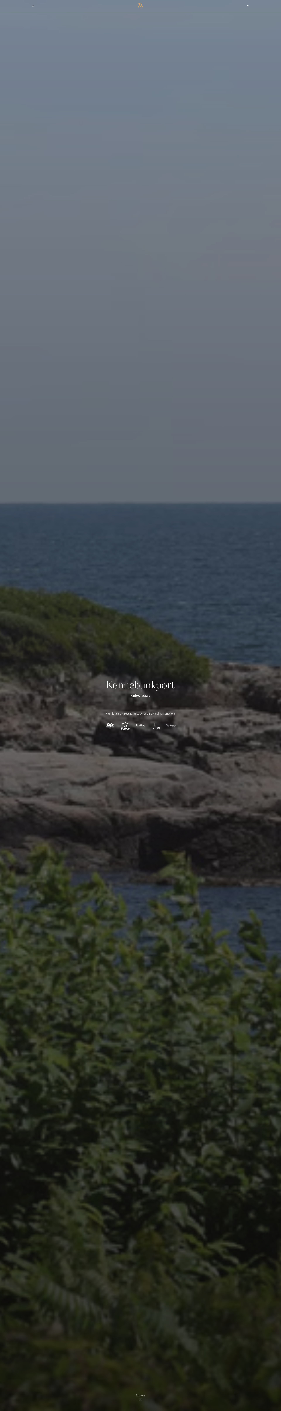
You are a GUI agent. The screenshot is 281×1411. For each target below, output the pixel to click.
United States (140, 696)
